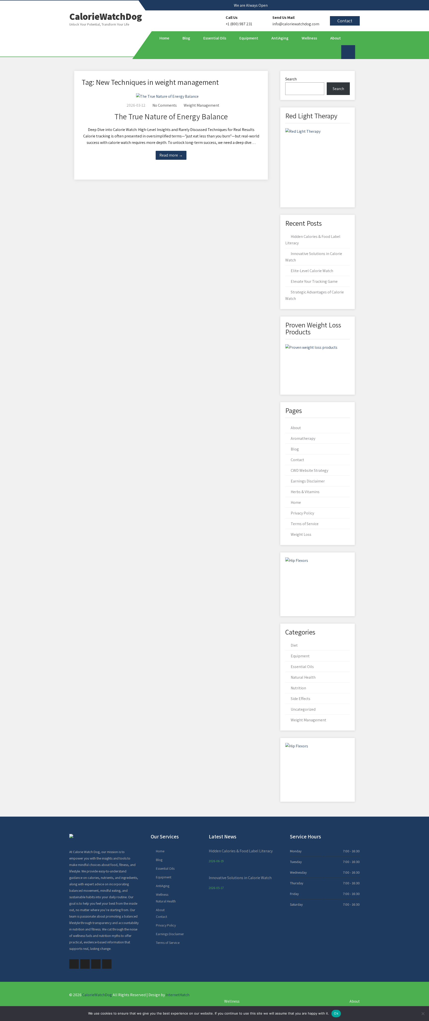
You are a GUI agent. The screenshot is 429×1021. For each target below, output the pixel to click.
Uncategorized (303, 709)
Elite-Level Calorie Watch (312, 270)
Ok (336, 1013)
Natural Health (303, 677)
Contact (344, 21)
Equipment (248, 38)
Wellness (309, 38)
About (335, 38)
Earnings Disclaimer (308, 481)
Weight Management (201, 105)
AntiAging (279, 38)
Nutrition (298, 688)
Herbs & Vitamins (305, 491)
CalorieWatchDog (97, 994)
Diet (294, 645)
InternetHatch (177, 994)
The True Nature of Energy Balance (171, 116)
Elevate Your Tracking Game (314, 281)
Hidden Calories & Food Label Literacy (241, 851)
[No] (422, 1013)
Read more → (171, 155)
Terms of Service (305, 523)
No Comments (164, 105)
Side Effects (300, 698)
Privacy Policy (302, 513)
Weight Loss (301, 534)
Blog (186, 38)
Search (291, 79)
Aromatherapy (303, 438)
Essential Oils (214, 38)
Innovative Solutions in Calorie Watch (240, 877)
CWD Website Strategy (309, 470)
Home (164, 38)
